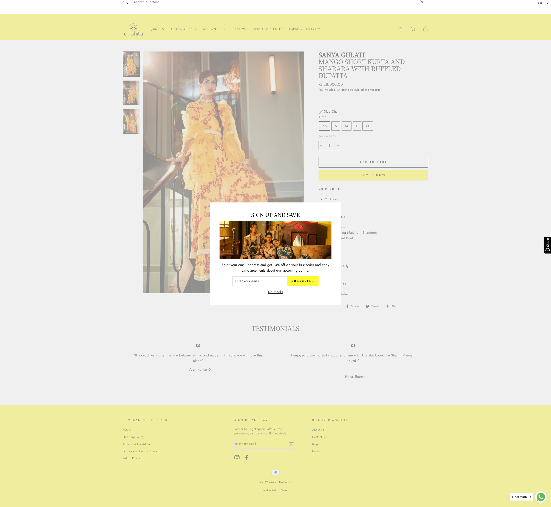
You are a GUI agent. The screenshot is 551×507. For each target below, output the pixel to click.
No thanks (275, 291)
